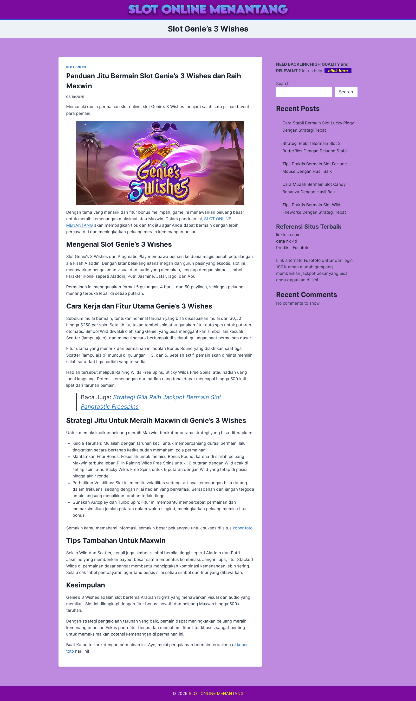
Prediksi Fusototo (293, 247)
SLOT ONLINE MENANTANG (216, 693)
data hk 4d (286, 241)
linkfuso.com (288, 234)
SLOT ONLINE (76, 67)
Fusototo (312, 260)
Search (283, 83)
